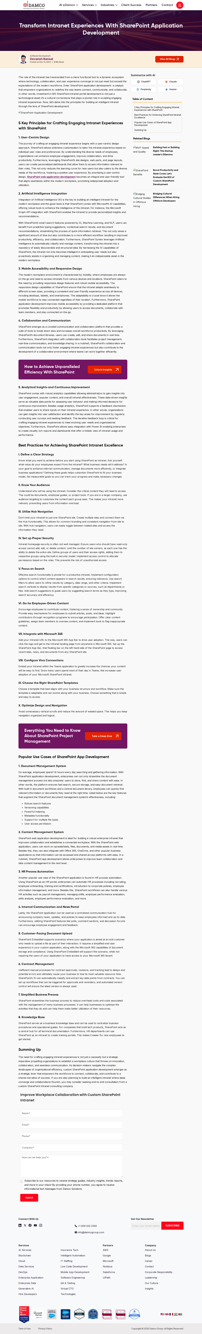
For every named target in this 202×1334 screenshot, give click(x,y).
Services (88, 5)
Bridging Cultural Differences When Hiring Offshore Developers (166, 197)
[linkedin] (19, 1225)
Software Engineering (73, 1277)
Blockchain (24, 1255)
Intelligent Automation (73, 1255)
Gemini (173, 89)
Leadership (151, 1277)
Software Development (40, 56)
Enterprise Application (30, 1277)
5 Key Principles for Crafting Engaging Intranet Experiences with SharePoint (156, 108)
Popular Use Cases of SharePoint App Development (153, 123)
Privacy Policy (45, 1328)
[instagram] (40, 1225)
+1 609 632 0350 (87, 1225)
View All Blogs (167, 59)
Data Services (26, 1266)
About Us (150, 1250)
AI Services (24, 1250)
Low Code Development (74, 1266)
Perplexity (146, 89)
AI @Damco (67, 5)
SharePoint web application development (51, 176)
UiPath (106, 1277)
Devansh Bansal (41, 59)
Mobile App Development (75, 1272)
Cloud (21, 1260)
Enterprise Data (27, 1283)
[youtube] (35, 1225)
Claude (173, 81)
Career (149, 1260)
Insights (149, 1288)
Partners (151, 5)
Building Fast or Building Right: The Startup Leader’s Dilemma (166, 151)
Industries (107, 5)
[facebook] (30, 1225)
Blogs (148, 1255)
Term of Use (24, 1328)
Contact (167, 5)
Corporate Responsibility (158, 1272)
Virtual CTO (67, 1288)
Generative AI (26, 1288)
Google (107, 1255)
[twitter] (25, 1225)
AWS (105, 1250)
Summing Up (140, 130)
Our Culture (151, 1283)
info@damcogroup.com (90, 1232)
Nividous (107, 1266)
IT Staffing (66, 1260)
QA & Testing (68, 1283)
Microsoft (108, 1260)
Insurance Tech (69, 1250)
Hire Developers (27, 1294)
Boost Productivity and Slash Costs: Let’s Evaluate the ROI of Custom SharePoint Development (165, 177)
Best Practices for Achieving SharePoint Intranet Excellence (157, 116)
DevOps (22, 1272)
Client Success (131, 5)
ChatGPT (146, 81)
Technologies (68, 1294)
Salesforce (109, 1272)
